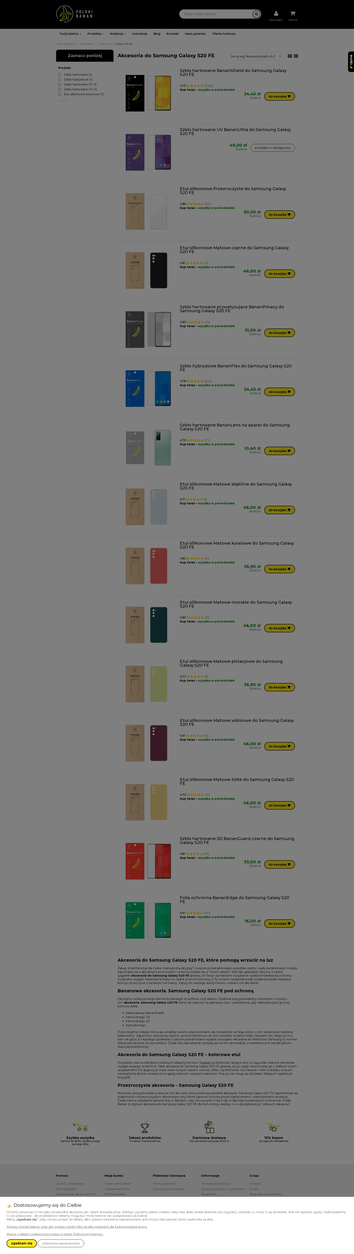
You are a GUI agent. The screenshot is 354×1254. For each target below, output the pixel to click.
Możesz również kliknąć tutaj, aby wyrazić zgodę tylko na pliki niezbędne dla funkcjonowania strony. (77, 1227)
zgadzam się (21, 1243)
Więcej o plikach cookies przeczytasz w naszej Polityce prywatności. (55, 1234)
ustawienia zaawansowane (61, 1243)
